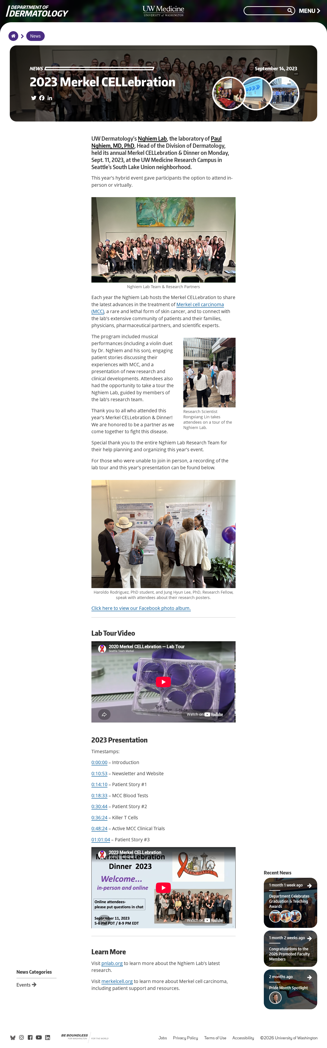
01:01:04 (100, 839)
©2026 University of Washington (289, 1038)
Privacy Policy (187, 1036)
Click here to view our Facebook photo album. (141, 608)
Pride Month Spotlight (277, 973)
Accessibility (244, 1036)
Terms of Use (216, 1036)
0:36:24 (99, 817)
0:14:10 (99, 784)
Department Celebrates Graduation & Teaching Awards (290, 883)
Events (23, 985)
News (35, 36)
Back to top (3, 7)
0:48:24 (99, 828)
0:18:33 (99, 795)
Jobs (164, 1036)
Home (12, 39)
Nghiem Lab (152, 138)
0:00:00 (99, 762)
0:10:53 (99, 773)
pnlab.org (112, 963)
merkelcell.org (117, 981)
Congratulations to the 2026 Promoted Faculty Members (290, 936)
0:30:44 (99, 806)
